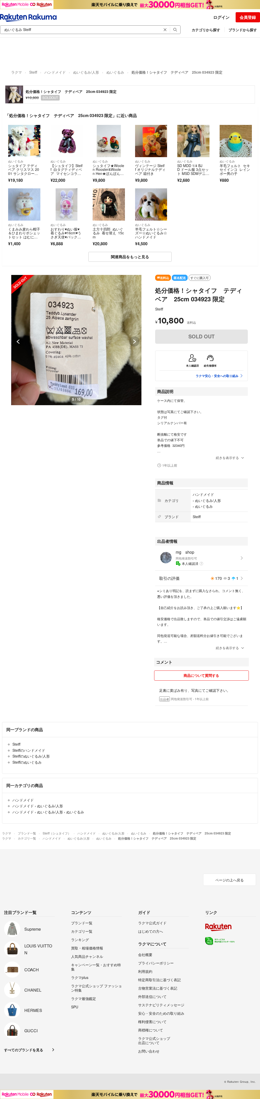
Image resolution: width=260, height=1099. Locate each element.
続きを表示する (227, 457)
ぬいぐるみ (115, 72)
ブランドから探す (243, 29)
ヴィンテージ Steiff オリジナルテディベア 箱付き (150, 169)
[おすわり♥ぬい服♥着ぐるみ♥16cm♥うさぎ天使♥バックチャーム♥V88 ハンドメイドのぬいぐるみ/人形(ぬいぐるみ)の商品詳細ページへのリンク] (67, 204)
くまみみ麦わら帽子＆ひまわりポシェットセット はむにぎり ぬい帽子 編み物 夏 (24, 236)
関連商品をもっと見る (130, 256)
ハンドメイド (55, 72)
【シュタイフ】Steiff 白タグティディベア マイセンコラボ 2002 (67, 171)
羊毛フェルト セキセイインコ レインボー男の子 (235, 169)
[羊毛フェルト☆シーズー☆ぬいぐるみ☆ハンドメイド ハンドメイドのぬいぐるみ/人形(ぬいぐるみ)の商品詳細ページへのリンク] (151, 204)
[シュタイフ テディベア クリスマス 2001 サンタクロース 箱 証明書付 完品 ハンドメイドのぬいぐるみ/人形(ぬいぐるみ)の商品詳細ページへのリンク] (24, 141)
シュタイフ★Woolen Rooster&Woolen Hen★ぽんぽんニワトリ (108, 171)
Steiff (33, 72)
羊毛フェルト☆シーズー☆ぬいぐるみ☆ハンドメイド (151, 232)
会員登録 (248, 17)
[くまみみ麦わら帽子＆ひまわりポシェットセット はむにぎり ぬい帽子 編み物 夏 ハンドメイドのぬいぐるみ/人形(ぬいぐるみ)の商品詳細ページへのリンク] (24, 204)
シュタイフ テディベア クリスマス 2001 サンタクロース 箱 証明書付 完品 (24, 171)
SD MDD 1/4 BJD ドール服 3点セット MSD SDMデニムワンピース (193, 171)
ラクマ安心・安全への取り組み (217, 375)
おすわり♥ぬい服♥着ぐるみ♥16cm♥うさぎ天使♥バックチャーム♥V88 (66, 234)
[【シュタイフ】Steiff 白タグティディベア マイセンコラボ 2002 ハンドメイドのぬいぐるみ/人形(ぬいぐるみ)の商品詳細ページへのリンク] (67, 141)
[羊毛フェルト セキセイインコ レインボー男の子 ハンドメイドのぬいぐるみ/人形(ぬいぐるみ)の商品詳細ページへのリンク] (236, 141)
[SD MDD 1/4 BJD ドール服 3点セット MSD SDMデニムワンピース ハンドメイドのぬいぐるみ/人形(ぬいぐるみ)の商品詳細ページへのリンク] (193, 141)
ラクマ (16, 72)
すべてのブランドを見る (23, 1049)
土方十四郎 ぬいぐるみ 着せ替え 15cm (108, 232)
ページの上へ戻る (229, 879)
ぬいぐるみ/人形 (86, 72)
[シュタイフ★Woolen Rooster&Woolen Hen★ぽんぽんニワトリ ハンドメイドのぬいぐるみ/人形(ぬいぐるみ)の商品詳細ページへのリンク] (109, 141)
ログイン (221, 17)
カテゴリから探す (206, 29)
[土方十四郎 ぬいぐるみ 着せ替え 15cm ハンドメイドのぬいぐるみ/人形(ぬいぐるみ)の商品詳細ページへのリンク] (109, 204)
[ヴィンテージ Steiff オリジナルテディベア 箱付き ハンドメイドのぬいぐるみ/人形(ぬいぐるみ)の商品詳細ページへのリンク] (151, 141)
